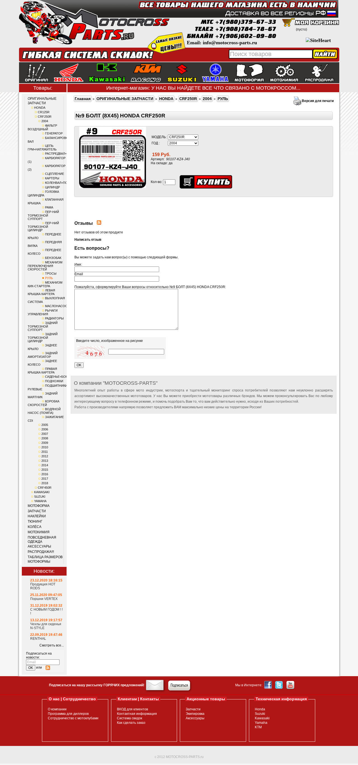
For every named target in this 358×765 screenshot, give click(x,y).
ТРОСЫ (50, 273)
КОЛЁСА (34, 527)
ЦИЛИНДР (52, 187)
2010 (44, 447)
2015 (44, 469)
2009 (44, 442)
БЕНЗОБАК (53, 257)
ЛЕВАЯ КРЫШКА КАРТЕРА (41, 292)
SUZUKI (39, 496)
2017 (44, 478)
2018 (44, 483)
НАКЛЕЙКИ (37, 516)
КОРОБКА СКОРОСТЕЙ (43, 403)
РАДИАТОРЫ (54, 318)
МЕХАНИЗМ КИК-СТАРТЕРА (45, 284)
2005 (44, 424)
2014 (44, 465)
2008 (44, 438)
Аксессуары (195, 718)
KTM (258, 727)
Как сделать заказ (131, 723)
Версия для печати (318, 101)
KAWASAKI (42, 492)
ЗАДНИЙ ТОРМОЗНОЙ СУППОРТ (43, 326)
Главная (83, 98)
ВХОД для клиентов (132, 709)
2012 (44, 456)
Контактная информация (137, 714)
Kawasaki (262, 718)
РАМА (49, 207)
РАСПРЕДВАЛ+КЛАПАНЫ (63, 153)
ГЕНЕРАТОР (54, 133)
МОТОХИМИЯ (39, 532)
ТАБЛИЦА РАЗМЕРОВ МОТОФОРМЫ (45, 559)
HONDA (39, 107)
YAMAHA (40, 501)
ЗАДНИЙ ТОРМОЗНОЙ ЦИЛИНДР (43, 337)
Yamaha (261, 723)
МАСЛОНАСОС (56, 306)
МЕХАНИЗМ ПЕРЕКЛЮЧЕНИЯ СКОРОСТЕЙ (45, 266)
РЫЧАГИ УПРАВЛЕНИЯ (43, 312)
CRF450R (44, 487)
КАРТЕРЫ (52, 178)
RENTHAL (38, 639)
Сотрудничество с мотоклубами (73, 718)
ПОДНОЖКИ (54, 381)
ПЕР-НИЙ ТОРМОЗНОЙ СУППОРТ (43, 215)
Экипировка (195, 714)
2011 (44, 451)
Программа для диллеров (68, 714)
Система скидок (129, 718)
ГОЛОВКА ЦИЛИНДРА (43, 193)
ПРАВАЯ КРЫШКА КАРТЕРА (42, 370)
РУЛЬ (49, 278)
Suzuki (260, 714)
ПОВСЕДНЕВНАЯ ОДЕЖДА (42, 540)
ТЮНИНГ (35, 521)
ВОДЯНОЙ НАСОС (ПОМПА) (44, 410)
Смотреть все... (51, 645)
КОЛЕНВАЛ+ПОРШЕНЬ (62, 182)
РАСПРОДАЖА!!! (41, 552)
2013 (44, 460)
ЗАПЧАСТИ (37, 511)
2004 (44, 121)
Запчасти (193, 709)
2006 (44, 429)
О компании (57, 709)
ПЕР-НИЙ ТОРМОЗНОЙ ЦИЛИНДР (43, 226)
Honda (260, 709)
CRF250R (44, 116)
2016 (44, 474)
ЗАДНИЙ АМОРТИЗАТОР (43, 354)
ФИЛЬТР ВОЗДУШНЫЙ (42, 127)
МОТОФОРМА (39, 506)
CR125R (44, 112)
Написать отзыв (87, 240)
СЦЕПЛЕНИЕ (54, 173)
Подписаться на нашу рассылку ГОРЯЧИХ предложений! (96, 685)
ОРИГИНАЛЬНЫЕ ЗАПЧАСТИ (42, 101)
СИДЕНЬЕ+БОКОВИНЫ (62, 376)
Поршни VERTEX (44, 599)
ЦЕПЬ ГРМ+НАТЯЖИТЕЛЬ (42, 147)
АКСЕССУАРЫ (39, 546)
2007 (44, 433)
